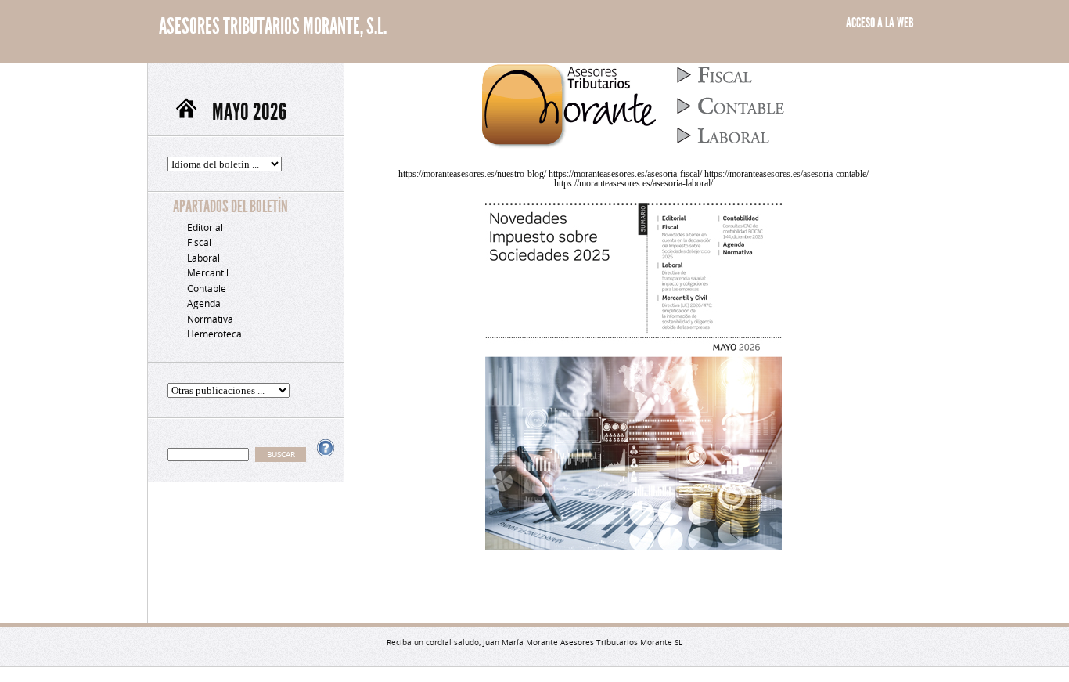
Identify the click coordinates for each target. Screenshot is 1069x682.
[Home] (193, 111)
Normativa (210, 319)
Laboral (203, 258)
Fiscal (199, 242)
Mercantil (208, 273)
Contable (206, 288)
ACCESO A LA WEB (880, 22)
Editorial (205, 227)
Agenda (204, 303)
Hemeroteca (214, 334)
